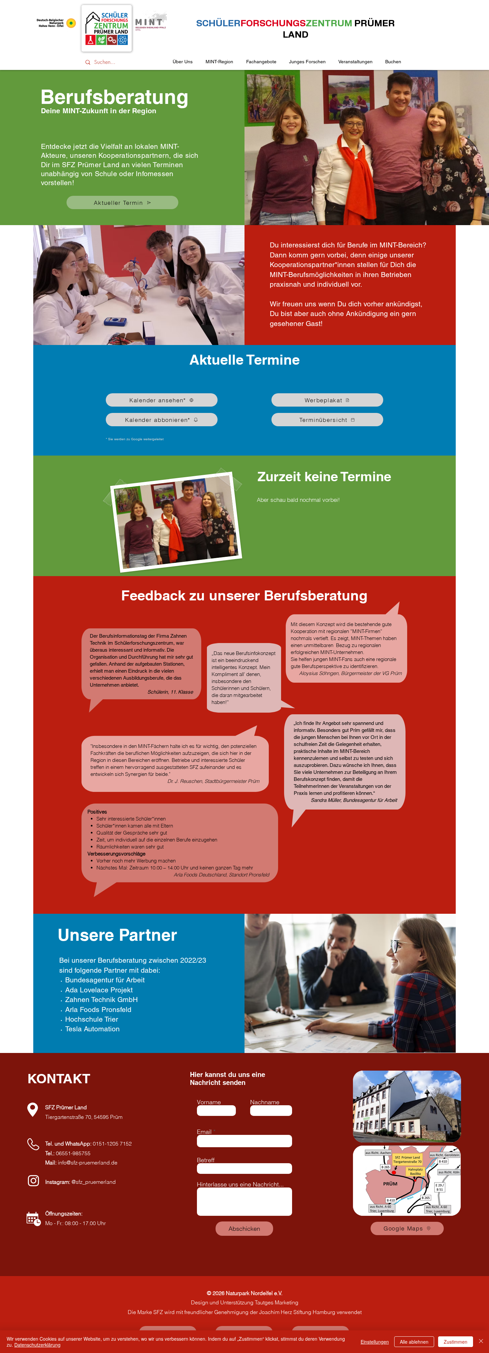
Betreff (206, 1160)
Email (204, 1132)
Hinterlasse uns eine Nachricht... (240, 1184)
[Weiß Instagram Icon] (33, 1180)
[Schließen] (481, 1342)
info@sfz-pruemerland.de (87, 1162)
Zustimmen (455, 1341)
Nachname (264, 1102)
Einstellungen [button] (375, 1341)
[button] (355, 61)
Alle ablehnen (414, 1341)
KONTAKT (58, 1078)
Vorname (209, 1102)
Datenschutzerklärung (37, 1344)
